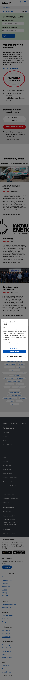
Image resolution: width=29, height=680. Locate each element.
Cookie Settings (14, 349)
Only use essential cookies (14, 356)
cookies (13, 328)
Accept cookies (14, 351)
